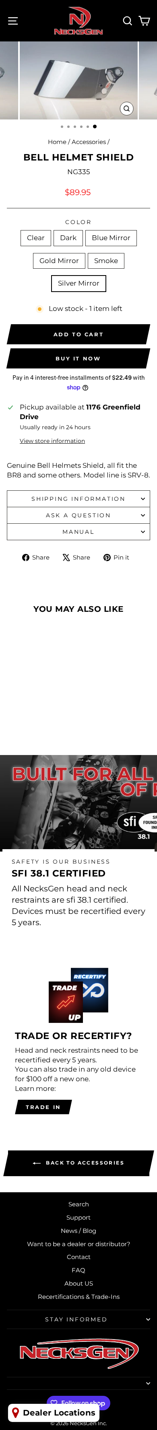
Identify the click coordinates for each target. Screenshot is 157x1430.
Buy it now (78, 358)
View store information (52, 441)
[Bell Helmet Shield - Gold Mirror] (43, 720)
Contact (79, 1257)
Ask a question (78, 515)
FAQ (78, 1270)
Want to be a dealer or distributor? (78, 1244)
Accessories (89, 142)
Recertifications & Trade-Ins (79, 1296)
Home (57, 142)
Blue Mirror (111, 238)
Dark (68, 238)
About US (78, 1283)
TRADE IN (43, 1107)
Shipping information (78, 498)
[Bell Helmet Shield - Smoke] (53, 720)
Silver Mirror (78, 283)
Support (78, 1217)
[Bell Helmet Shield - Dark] (25, 720)
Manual (78, 531)
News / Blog (78, 1231)
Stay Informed (76, 1319)
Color (78, 222)
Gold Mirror (59, 261)
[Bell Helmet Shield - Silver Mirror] (34, 727)
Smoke (106, 261)
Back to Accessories (84, 1163)
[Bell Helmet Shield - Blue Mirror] (34, 720)
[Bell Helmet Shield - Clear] (15, 720)
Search (78, 1204)
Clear (36, 238)
